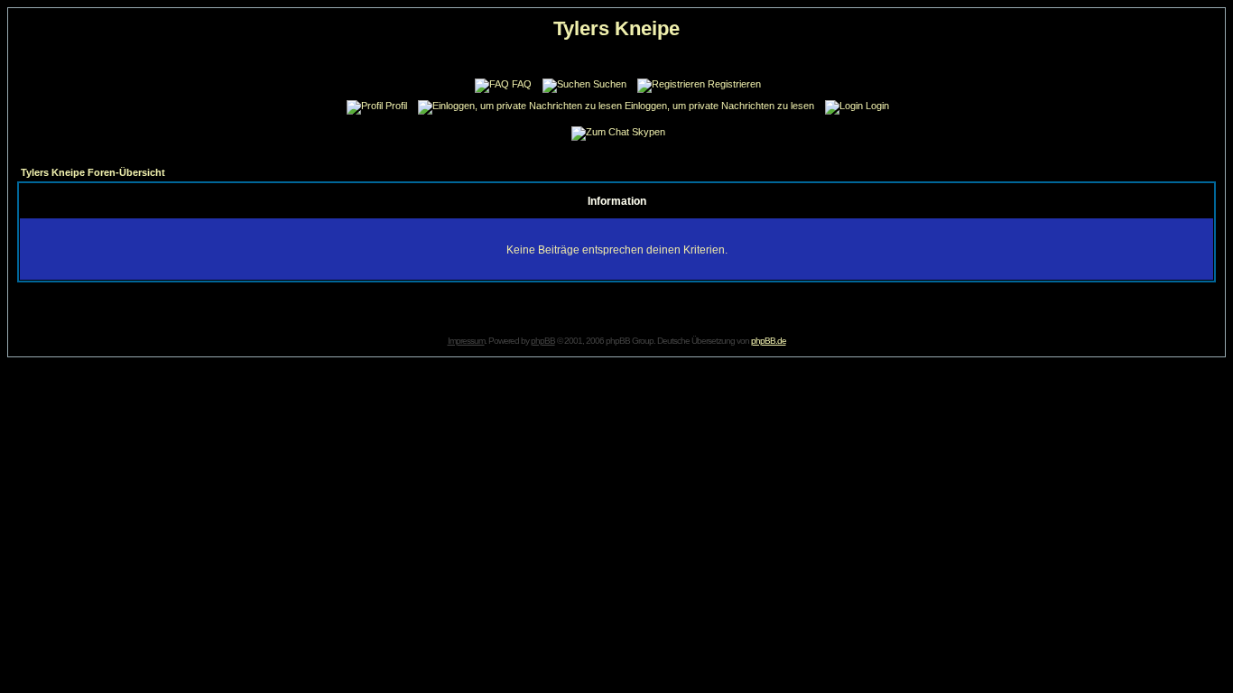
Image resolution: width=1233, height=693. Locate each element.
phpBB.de (768, 341)
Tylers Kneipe (616, 28)
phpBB (543, 341)
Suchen (609, 84)
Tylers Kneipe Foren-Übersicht (93, 172)
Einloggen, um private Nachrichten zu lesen (719, 105)
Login (877, 105)
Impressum (466, 341)
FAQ (522, 84)
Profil (396, 105)
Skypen (648, 131)
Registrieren (734, 84)
